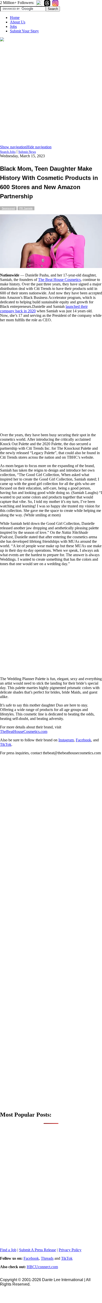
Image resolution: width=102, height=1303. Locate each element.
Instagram (66, 740)
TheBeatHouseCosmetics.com (23, 731)
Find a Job (8, 1250)
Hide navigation (38, 147)
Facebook (83, 740)
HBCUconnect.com (42, 1267)
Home (15, 17)
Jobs (13, 26)
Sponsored (8, 208)
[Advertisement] (51, 93)
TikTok (5, 744)
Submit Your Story (24, 31)
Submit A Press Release (37, 1250)
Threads (47, 1258)
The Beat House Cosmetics (59, 279)
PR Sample (26, 208)
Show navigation (13, 147)
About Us (17, 22)
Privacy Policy (70, 1250)
